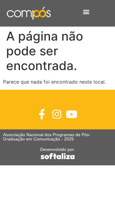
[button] (86, 12)
